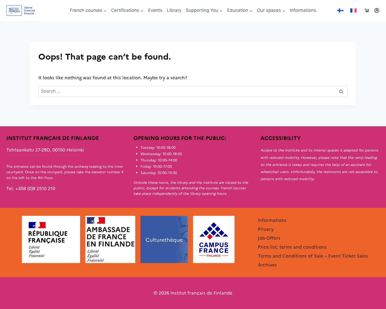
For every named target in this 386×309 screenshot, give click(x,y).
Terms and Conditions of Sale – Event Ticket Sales (313, 256)
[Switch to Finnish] (340, 10)
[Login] (377, 10)
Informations (303, 10)
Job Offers (269, 238)
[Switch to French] (353, 10)
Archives (267, 264)
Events (155, 10)
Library (174, 10)
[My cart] (367, 10)
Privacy (266, 229)
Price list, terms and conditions (292, 247)
